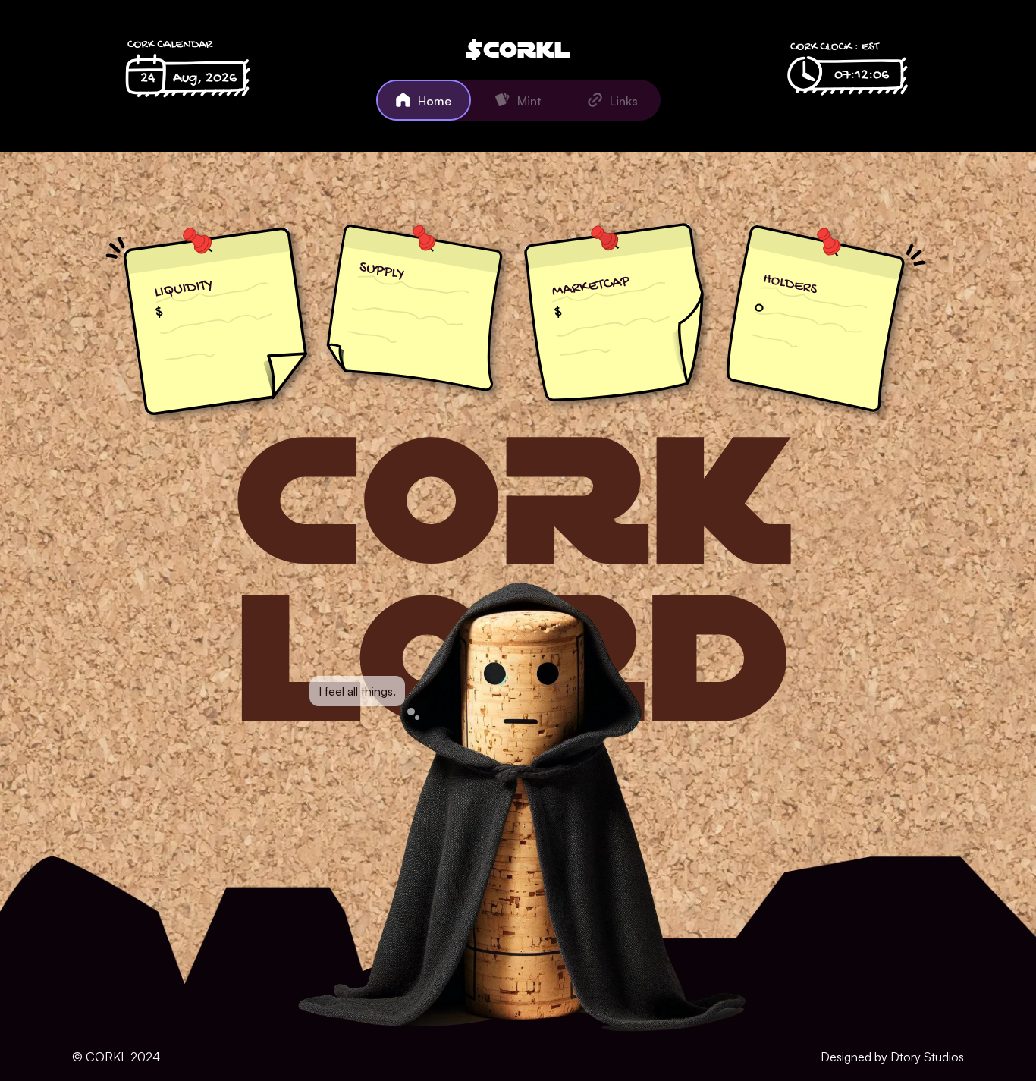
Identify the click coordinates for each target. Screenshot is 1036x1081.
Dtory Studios (927, 1056)
